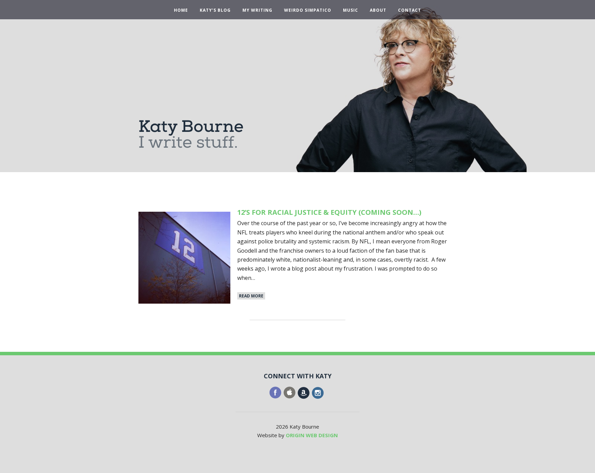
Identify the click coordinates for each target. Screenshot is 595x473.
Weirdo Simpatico (307, 10)
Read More (251, 296)
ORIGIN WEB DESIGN (312, 435)
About (378, 10)
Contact (409, 10)
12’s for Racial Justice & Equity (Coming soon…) (329, 212)
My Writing (257, 10)
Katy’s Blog (215, 10)
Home (181, 10)
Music (350, 10)
